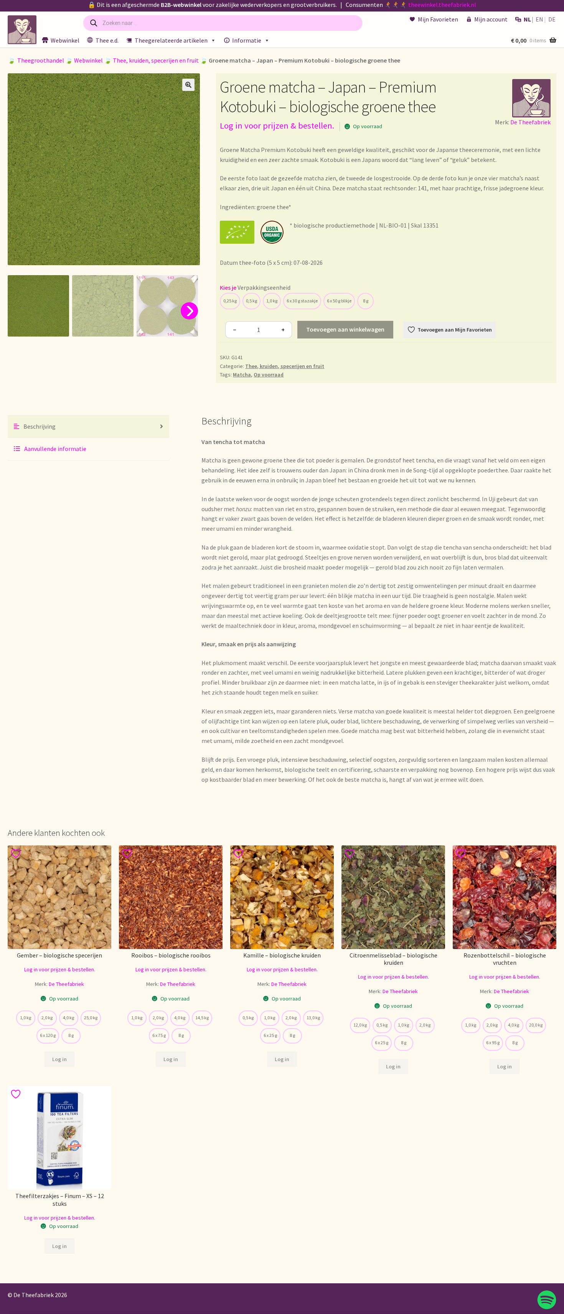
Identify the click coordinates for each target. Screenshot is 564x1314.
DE (552, 19)
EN (539, 19)
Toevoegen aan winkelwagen (345, 329)
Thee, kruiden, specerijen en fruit (156, 60)
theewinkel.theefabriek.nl (442, 4)
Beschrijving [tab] (39, 426)
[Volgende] (189, 311)
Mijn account (491, 19)
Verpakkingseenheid (263, 287)
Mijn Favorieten (438, 19)
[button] (188, 85)
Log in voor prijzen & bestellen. (277, 125)
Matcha (242, 374)
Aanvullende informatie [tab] (54, 448)
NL (527, 19)
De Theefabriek (530, 122)
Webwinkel (65, 40)
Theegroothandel (40, 60)
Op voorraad (269, 374)
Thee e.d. (107, 40)
